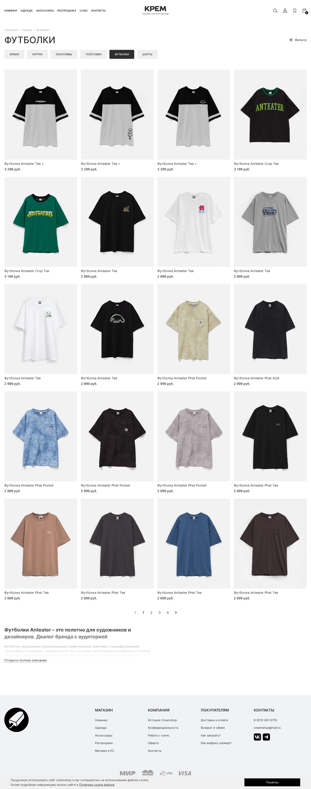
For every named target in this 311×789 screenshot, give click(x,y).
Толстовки (93, 54)
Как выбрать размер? (216, 743)
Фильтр (301, 40)
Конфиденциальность (163, 727)
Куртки (37, 54)
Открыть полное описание (25, 660)
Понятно (272, 782)
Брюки (14, 54)
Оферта (153, 743)
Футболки (122, 54)
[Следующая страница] (176, 612)
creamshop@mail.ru (267, 727)
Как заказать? (211, 735)
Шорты (147, 54)
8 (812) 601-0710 (265, 720)
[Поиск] (275, 10)
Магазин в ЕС (104, 750)
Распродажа (66, 10)
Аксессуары (45, 10)
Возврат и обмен (213, 727)
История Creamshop (162, 720)
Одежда (27, 10)
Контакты (98, 10)
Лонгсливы (64, 54)
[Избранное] (295, 10)
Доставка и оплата (214, 720)
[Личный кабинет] (285, 10)
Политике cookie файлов (96, 784)
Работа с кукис (159, 735)
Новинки (10, 10)
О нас (84, 10)
